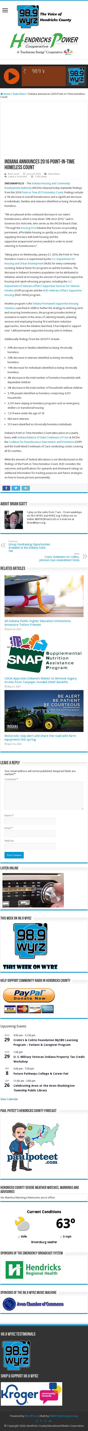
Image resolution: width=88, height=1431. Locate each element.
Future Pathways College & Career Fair (41, 1073)
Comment (11, 779)
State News (19, 93)
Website (9, 840)
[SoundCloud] (50, 1421)
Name (9, 815)
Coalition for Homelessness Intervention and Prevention (41, 441)
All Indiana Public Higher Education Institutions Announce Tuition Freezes (38, 623)
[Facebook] (37, 1421)
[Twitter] (41, 1421)
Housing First (28, 227)
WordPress (31, 1416)
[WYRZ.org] (44, 16)
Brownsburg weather (44, 1242)
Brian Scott (13, 174)
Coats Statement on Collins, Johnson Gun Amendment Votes (59, 557)
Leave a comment (17, 176)
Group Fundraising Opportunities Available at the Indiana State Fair (29, 546)
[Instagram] (45, 1421)
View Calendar (9, 1099)
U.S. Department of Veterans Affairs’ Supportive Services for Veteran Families (42, 286)
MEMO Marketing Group (64, 1416)
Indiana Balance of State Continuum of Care (43, 437)
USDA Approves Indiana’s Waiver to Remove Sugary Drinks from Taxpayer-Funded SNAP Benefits (41, 680)
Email (9, 828)
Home (6, 93)
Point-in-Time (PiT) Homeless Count (42, 192)
